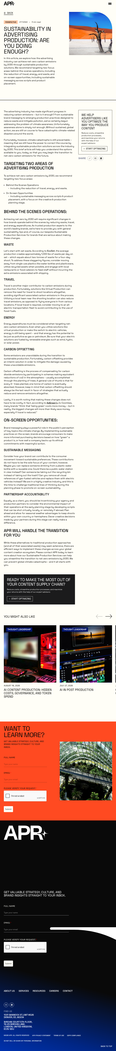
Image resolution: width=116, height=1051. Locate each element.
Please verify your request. (20, 788)
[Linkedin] (11, 1005)
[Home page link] (26, 833)
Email (7, 772)
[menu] (110, 3)
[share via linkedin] (101, 158)
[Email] (6, 1005)
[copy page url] (89, 158)
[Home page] (9, 4)
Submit (8, 809)
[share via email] (95, 158)
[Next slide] (108, 616)
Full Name (9, 757)
